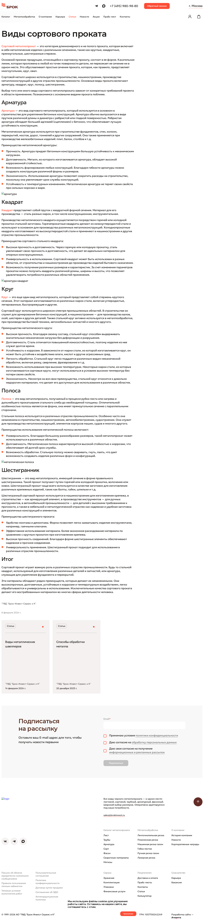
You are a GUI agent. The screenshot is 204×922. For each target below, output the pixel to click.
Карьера (176, 878)
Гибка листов (145, 848)
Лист (106, 835)
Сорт (106, 848)
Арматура (108, 844)
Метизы (107, 862)
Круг (4, 297)
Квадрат (7, 210)
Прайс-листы (145, 882)
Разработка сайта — (182, 916)
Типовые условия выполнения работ (11, 892)
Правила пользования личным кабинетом (13, 885)
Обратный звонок (157, 5)
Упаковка (108, 886)
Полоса (6, 398)
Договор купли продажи (49, 887)
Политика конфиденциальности (47, 882)
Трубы (106, 839)
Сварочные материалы (116, 857)
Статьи (141, 891)
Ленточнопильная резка (151, 835)
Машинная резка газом (150, 844)
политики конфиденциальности (157, 735)
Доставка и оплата (148, 878)
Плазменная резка (148, 839)
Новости (176, 839)
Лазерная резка (146, 857)
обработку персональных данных (154, 742)
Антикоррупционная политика (47, 898)
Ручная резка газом (148, 853)
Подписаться (116, 763)
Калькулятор (145, 895)
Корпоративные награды (185, 844)
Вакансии (176, 882)
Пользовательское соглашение (46, 874)
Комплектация (111, 882)
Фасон (107, 853)
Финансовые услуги (114, 891)
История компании (181, 835)
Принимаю (128, 914)
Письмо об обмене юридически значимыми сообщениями (15, 875)
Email (107, 718)
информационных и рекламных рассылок (137, 752)
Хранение (108, 878)
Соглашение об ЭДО (47, 892)
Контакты (143, 886)
